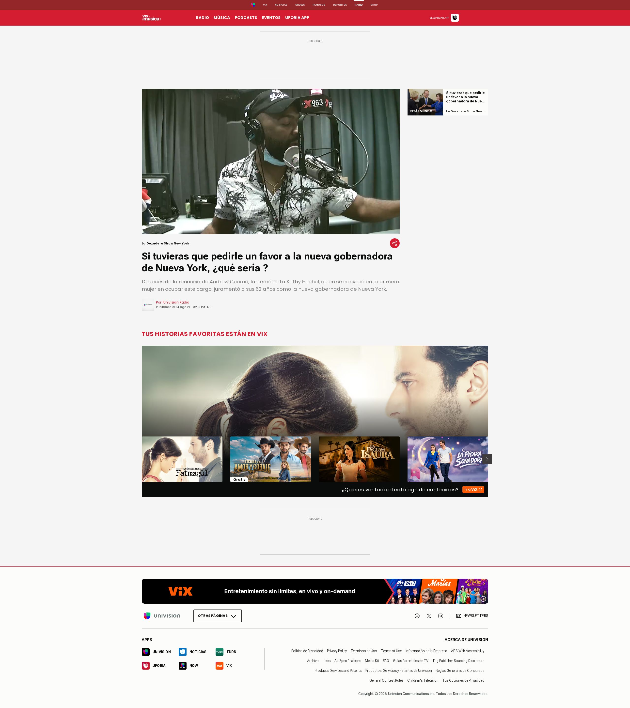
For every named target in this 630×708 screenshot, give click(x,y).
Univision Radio (176, 302)
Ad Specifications (347, 660)
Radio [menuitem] (202, 17)
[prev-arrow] (139, 459)
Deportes (340, 4)
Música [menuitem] (222, 17)
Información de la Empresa (426, 651)
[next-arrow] (487, 459)
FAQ (386, 660)
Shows (300, 4)
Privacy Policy (337, 651)
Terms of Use (391, 651)
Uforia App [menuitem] (297, 17)
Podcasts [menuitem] (246, 17)
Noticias (281, 4)
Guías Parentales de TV (410, 660)
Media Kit (372, 660)
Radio (359, 4)
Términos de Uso (364, 651)
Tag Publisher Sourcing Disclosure (458, 660)
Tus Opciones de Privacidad (463, 680)
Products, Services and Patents (338, 670)
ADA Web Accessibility (467, 651)
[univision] (151, 18)
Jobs (327, 660)
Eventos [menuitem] (271, 17)
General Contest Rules (386, 680)
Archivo (313, 660)
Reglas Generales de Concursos (460, 670)
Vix (265, 4)
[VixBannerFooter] (315, 591)
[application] (271, 161)
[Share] (395, 243)
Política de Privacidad (307, 651)
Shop (374, 4)
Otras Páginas (213, 615)
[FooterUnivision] (162, 615)
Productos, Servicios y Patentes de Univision (398, 670)
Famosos (319, 4)
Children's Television (423, 680)
